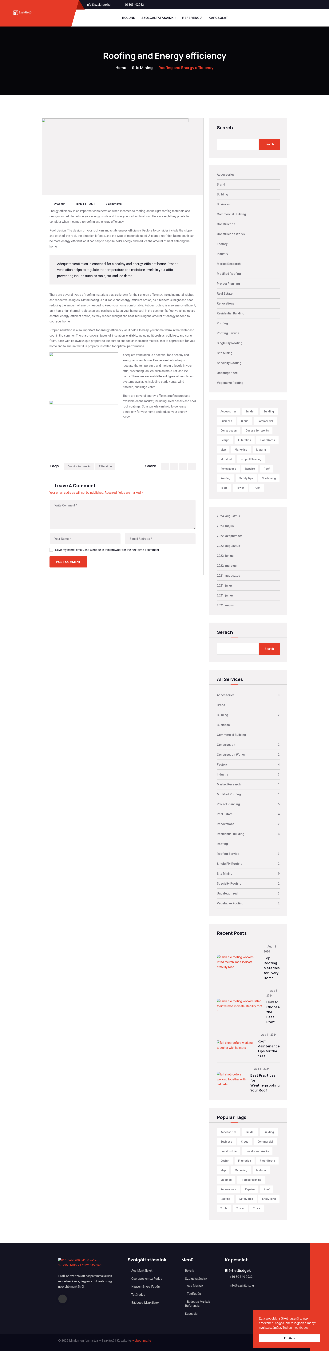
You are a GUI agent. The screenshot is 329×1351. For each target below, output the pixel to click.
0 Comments (114, 203)
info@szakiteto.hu (98, 4)
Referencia (192, 17)
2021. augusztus (228, 575)
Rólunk (128, 17)
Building (222, 194)
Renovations (225, 303)
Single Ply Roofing (229, 343)
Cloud (244, 421)
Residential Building (230, 313)
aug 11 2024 (268, 1034)
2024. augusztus (228, 516)
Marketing (241, 449)
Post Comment (68, 562)
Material (261, 449)
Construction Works (231, 234)
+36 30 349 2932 (241, 1277)
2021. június (225, 595)
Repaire (250, 468)
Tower (240, 487)
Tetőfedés (138, 1294)
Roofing (222, 323)
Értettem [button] (289, 1338)
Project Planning (228, 283)
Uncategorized (227, 373)
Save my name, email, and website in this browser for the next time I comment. (107, 550)
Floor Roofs (267, 440)
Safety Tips (246, 478)
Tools (224, 487)
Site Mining (142, 67)
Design (224, 440)
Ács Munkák (195, 1286)
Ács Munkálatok (142, 1270)
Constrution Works (79, 466)
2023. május (225, 526)
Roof (267, 468)
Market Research (229, 264)
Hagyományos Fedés (145, 1286)
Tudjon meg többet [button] (295, 1327)
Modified (226, 459)
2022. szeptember (229, 536)
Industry (222, 254)
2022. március (227, 565)
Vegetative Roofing (230, 383)
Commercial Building (231, 214)
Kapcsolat (218, 17)
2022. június (225, 556)
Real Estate (224, 293)
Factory (222, 244)
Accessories (226, 174)
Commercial (265, 421)
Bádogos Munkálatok (145, 1302)
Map (223, 449)
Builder (250, 411)
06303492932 (134, 4)
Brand (221, 184)
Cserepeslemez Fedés (146, 1278)
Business (223, 204)
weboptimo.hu (141, 1340)
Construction (226, 224)
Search (225, 128)
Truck (256, 487)
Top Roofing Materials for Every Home (272, 968)
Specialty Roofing (229, 363)
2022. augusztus (228, 546)
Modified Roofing (229, 274)
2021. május (225, 605)
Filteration (105, 466)
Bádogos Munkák (198, 1302)
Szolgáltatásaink (157, 17)
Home (121, 67)
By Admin (59, 203)
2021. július (225, 585)
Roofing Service (228, 333)
